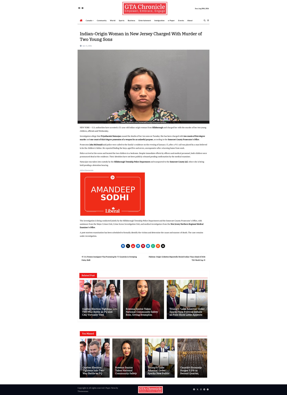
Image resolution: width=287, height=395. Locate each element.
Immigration (159, 20)
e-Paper (171, 20)
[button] (208, 20)
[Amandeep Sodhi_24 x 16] (112, 195)
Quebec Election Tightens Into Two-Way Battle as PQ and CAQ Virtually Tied (99, 311)
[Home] (81, 20)
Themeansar (83, 391)
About (190, 20)
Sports (121, 20)
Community (102, 20)
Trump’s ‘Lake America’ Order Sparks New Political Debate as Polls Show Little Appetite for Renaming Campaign (187, 313)
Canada (89, 20)
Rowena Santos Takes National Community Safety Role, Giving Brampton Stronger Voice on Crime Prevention (142, 314)
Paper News (111, 388)
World (112, 20)
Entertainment (145, 20)
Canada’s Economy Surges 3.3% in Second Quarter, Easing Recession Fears (191, 373)
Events (181, 20)
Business (131, 20)
